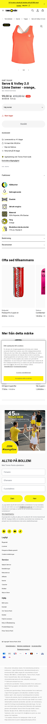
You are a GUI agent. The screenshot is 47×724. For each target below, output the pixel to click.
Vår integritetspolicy (8, 514)
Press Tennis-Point (7, 631)
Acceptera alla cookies (23, 378)
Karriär (4, 580)
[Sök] (32, 10)
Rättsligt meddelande (23, 646)
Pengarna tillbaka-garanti (9, 550)
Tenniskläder (8, 19)
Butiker (4, 615)
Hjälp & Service (6, 564)
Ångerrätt (5, 542)
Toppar (26, 19)
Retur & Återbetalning (8, 623)
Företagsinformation (20, 366)
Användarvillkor (36, 646)
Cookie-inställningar (8, 554)
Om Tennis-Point (7, 611)
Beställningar (6, 568)
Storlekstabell (6, 133)
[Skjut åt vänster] (18, 70)
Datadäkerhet (8, 366)
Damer (18, 19)
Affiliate (4, 576)
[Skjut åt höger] (28, 70)
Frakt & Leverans (7, 619)
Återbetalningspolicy (23, 649)
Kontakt (4, 607)
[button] (2, 10)
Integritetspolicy (11, 646)
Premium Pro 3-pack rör (10, 313)
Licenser (4, 546)
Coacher (4, 584)
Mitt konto (5, 603)
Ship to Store (6, 592)
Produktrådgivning (7, 627)
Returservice (5, 572)
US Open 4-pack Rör (9, 386)
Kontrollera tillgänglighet (10, 161)
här (11, 364)
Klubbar (4, 588)
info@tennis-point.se (25, 507)
